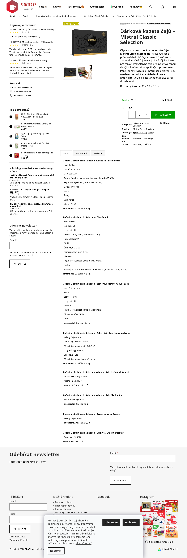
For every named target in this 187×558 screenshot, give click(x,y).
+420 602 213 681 (22, 95)
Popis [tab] (66, 153)
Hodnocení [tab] (81, 153)
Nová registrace (17, 536)
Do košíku (165, 114)
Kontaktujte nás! (63, 509)
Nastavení (56, 551)
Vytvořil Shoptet (170, 549)
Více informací (84, 543)
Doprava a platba (63, 502)
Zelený (151, 132)
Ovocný (143, 132)
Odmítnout (111, 522)
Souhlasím (131, 522)
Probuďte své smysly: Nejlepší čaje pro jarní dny (29, 190)
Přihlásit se (19, 263)
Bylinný (136, 132)
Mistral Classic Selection (143, 129)
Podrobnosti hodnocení (159, 23)
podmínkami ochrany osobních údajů (30, 254)
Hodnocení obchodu (65, 505)
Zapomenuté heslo (18, 540)
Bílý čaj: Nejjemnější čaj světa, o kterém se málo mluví (31, 205)
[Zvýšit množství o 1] (146, 114)
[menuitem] (43, 7)
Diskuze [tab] (98, 153)
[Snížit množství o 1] (132, 114)
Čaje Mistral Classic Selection (141, 124)
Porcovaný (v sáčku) (142, 144)
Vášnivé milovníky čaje (143, 138)
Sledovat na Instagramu (161, 541)
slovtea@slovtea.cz (23, 91)
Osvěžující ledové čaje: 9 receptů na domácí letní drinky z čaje (31, 176)
